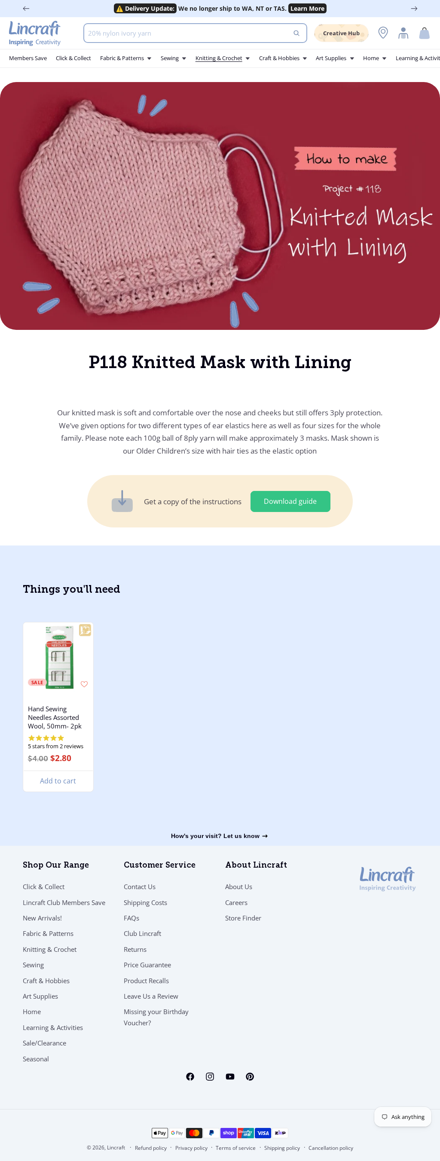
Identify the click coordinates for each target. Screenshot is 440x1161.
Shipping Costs (145, 902)
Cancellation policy (331, 1148)
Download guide (290, 501)
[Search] (296, 33)
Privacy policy (191, 1148)
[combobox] (195, 33)
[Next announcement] (414, 8)
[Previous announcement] (26, 8)
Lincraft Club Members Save (64, 902)
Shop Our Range (56, 866)
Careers (236, 902)
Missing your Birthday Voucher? (156, 1017)
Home (32, 1011)
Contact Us (140, 886)
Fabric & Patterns (48, 933)
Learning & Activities (53, 1027)
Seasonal (36, 1058)
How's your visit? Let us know (215, 835)
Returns (135, 949)
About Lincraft (256, 866)
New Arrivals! (42, 918)
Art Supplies (40, 996)
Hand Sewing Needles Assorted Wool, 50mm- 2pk (54, 717)
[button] (424, 33)
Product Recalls (146, 980)
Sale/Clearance (44, 1043)
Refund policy (151, 1148)
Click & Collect (43, 886)
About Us (238, 886)
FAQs (131, 918)
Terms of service (236, 1148)
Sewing (33, 964)
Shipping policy (282, 1148)
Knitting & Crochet (49, 949)
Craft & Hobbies (46, 980)
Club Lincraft (142, 933)
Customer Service (160, 866)
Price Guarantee (147, 964)
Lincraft (116, 1147)
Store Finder (243, 918)
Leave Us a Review (151, 996)
